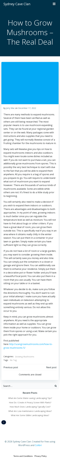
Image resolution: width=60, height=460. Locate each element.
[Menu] (54, 4)
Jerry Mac (10, 108)
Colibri (38, 445)
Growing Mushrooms (24, 356)
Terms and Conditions (23, 456)
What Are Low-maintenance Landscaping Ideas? (30, 411)
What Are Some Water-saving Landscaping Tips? (30, 398)
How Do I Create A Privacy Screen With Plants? (30, 402)
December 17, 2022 (27, 108)
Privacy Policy (40, 456)
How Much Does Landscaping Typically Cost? (30, 406)
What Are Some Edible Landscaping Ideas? (30, 415)
